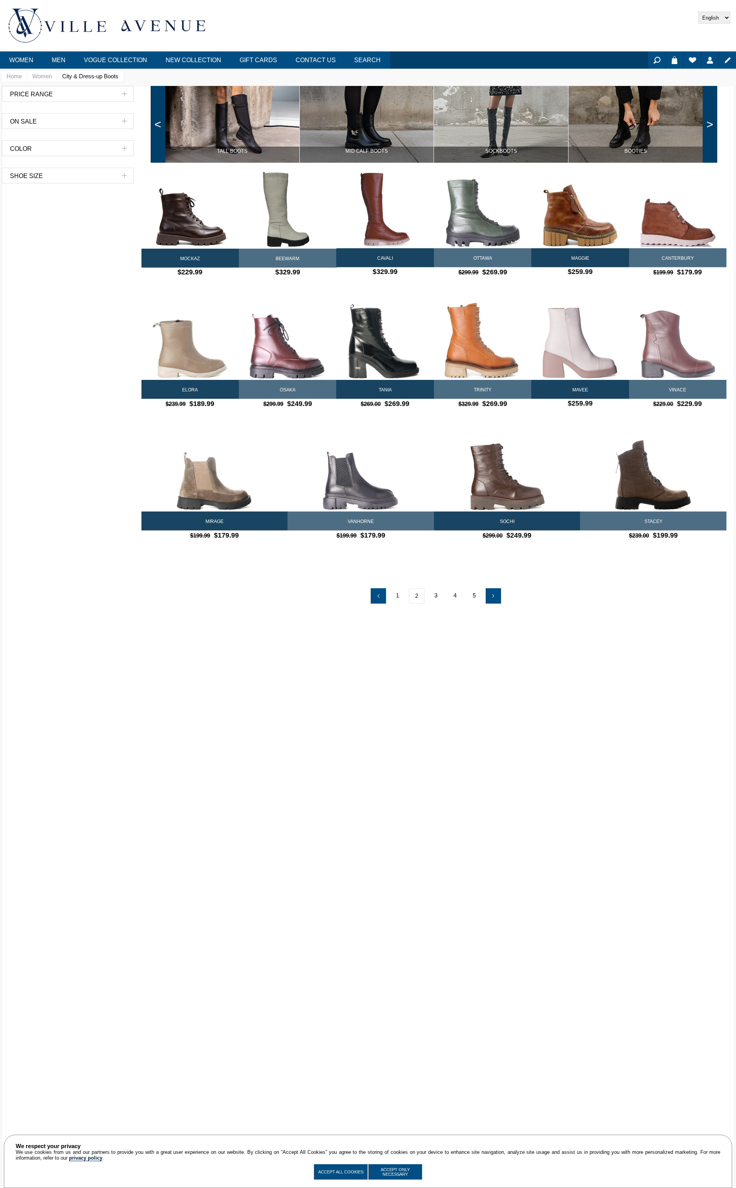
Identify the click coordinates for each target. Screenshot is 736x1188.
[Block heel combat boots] (385, 341)
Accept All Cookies (340, 1172)
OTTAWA (482, 258)
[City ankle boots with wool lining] (580, 209)
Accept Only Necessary (395, 1171)
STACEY (653, 521)
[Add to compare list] (183, 287)
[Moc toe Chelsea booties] (214, 473)
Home (14, 76)
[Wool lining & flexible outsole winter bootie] (287, 341)
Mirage (214, 521)
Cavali (385, 258)
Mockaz (190, 258)
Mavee (580, 390)
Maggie (580, 258)
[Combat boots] (653, 473)
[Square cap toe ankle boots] (677, 341)
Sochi (507, 521)
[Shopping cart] (674, 60)
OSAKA (288, 390)
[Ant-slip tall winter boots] (385, 209)
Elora (190, 390)
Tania (385, 390)
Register (727, 60)
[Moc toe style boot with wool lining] (482, 209)
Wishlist (692, 60)
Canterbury (678, 258)
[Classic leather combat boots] (190, 210)
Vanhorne (361, 521)
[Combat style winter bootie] (482, 341)
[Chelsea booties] (361, 473)
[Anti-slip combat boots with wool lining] (507, 473)
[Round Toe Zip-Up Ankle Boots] (190, 341)
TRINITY (482, 390)
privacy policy (85, 1158)
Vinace (677, 390)
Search (656, 60)
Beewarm (287, 258)
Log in (709, 60)
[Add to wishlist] (197, 287)
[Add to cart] (210, 287)
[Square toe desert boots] (677, 209)
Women (42, 76)
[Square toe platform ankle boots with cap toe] (580, 341)
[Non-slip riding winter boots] (287, 210)
